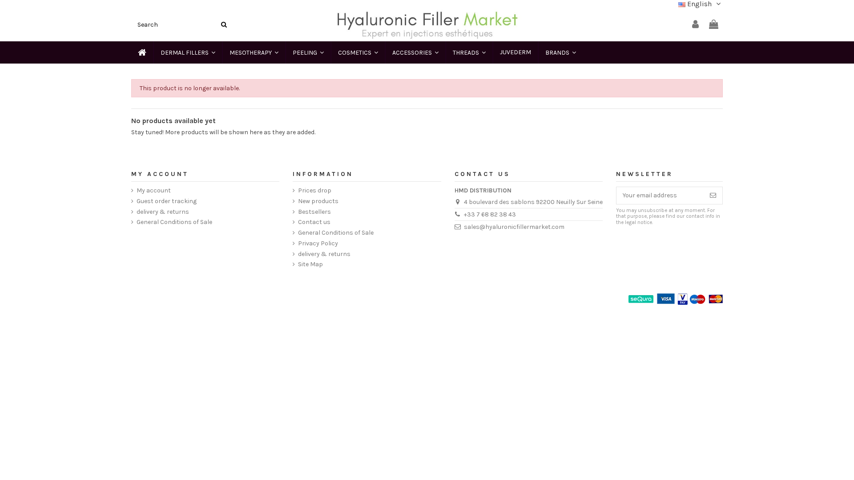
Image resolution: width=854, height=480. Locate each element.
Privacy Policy (318, 243)
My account (154, 190)
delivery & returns (163, 212)
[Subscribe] (713, 195)
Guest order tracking (167, 201)
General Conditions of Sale (174, 222)
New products (318, 201)
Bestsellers (314, 212)
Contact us (314, 222)
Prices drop (314, 190)
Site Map (310, 264)
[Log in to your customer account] (695, 25)
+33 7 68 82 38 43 (490, 214)
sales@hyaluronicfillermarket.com (514, 227)
